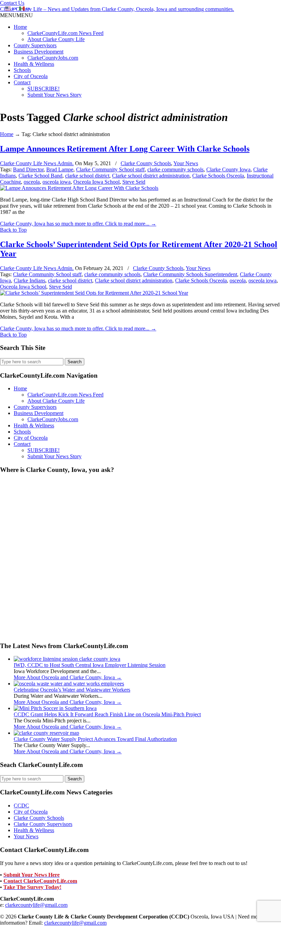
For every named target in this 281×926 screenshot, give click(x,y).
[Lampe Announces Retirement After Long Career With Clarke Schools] (79, 188)
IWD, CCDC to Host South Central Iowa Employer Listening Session (90, 665)
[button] (16, 15)
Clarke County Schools (146, 163)
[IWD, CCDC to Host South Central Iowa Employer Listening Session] (67, 659)
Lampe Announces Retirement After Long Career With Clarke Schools (124, 148)
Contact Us (12, 3)
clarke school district (87, 176)
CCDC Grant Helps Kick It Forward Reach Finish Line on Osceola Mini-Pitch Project (107, 714)
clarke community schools (175, 169)
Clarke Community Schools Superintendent (190, 274)
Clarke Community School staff (110, 169)
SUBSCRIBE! (43, 89)
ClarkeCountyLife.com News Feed (65, 33)
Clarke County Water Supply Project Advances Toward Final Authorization (95, 739)
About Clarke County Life (56, 39)
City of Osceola (31, 76)
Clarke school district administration (151, 176)
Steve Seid (133, 182)
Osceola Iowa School (96, 182)
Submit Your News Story (54, 95)
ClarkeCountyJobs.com (52, 58)
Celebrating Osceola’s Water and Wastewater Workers (72, 690)
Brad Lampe (59, 169)
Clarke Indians (29, 280)
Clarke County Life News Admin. (37, 163)
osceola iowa (56, 182)
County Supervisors (35, 45)
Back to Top (13, 230)
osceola (32, 182)
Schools (22, 70)
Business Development (38, 51)
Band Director (28, 169)
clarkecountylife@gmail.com (36, 905)
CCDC (21, 805)
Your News (185, 163)
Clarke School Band (40, 176)
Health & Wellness (34, 64)
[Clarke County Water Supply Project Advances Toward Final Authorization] (46, 733)
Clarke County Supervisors (43, 824)
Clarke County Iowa (228, 169)
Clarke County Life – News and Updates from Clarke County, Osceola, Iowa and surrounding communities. (117, 9)
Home (20, 27)
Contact (22, 82)
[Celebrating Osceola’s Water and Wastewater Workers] (69, 683)
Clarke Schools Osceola (218, 176)
